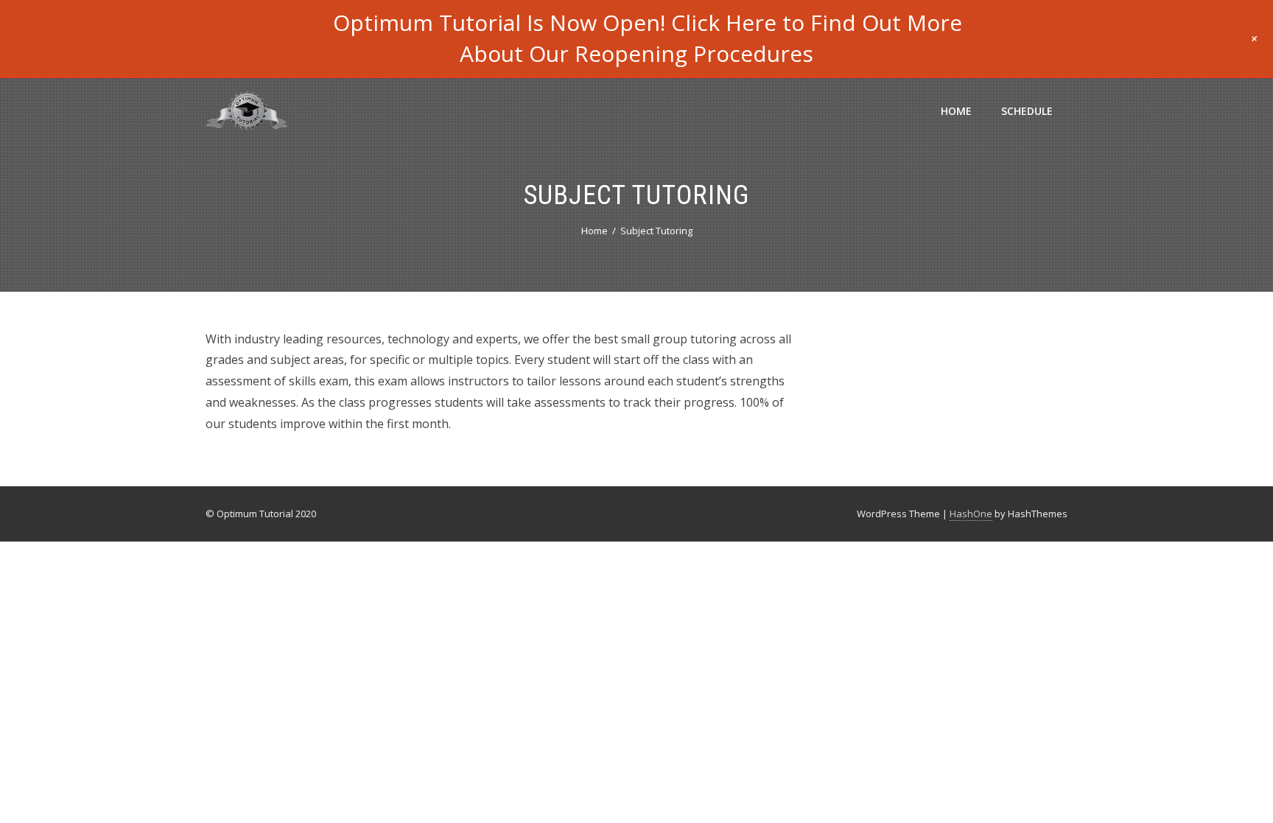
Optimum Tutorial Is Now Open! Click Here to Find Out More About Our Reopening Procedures (647, 38)
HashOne (971, 513)
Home (956, 111)
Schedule (1027, 111)
